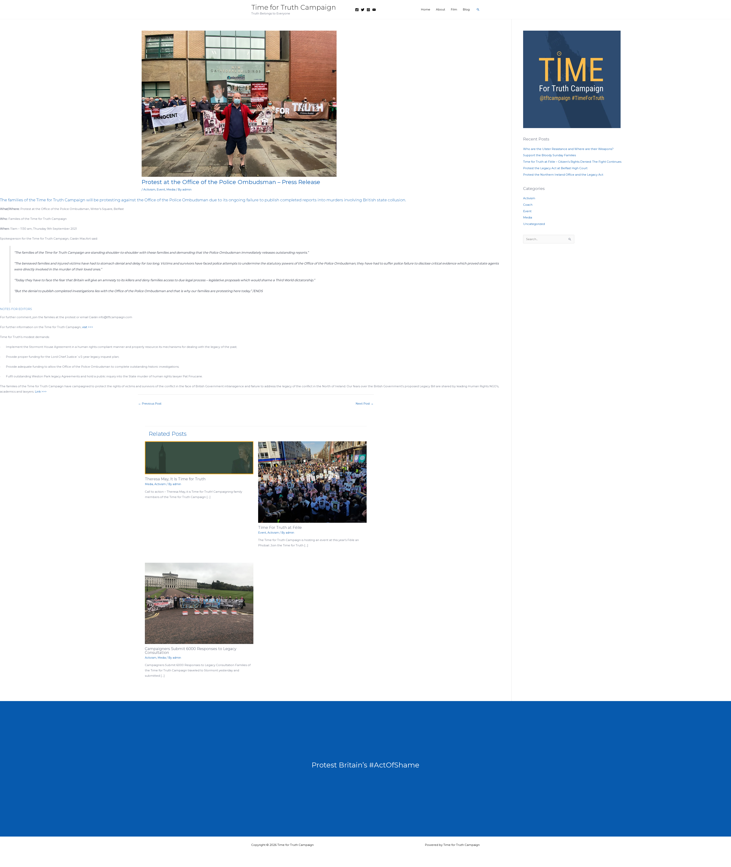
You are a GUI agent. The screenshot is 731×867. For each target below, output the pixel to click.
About (440, 9)
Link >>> (41, 391)
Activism (149, 189)
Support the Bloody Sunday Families (549, 155)
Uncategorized (534, 224)
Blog (466, 9)
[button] (478, 9)
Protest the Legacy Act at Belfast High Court (555, 168)
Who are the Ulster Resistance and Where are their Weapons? (568, 149)
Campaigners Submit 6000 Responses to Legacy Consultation (190, 650)
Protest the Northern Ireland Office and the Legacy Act (563, 174)
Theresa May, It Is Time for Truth (175, 479)
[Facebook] (357, 9)
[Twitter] (362, 9)
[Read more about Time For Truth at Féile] (312, 482)
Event (161, 189)
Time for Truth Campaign (293, 7)
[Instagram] (368, 9)
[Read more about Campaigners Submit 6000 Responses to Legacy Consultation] (199, 603)
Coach (527, 204)
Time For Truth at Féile (280, 527)
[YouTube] (374, 9)
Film (454, 9)
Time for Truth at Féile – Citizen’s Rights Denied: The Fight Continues (572, 161)
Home (425, 9)
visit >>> (87, 327)
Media (170, 189)
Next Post (364, 403)
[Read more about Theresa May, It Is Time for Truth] (199, 457)
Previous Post (149, 403)
